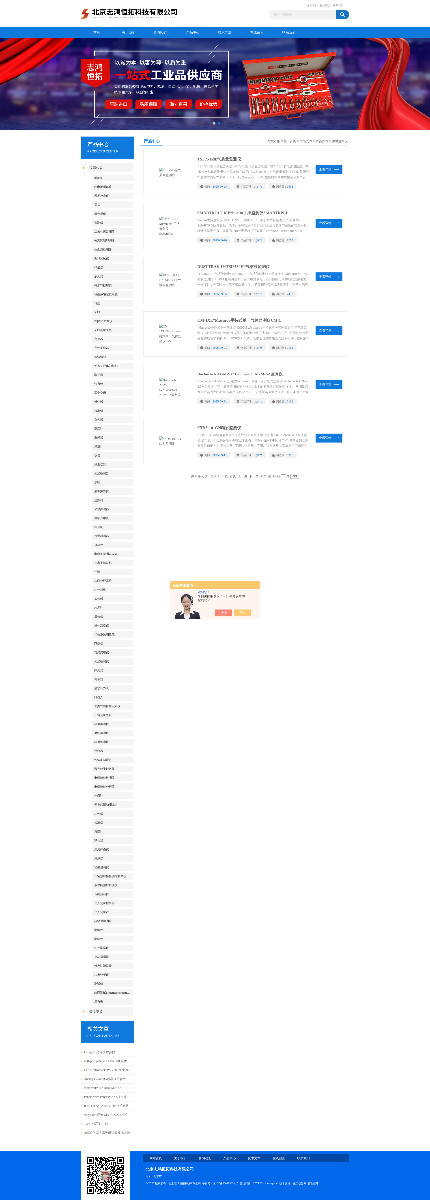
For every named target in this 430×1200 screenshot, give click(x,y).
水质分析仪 (101, 974)
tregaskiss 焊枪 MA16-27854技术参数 (108, 1115)
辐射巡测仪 (101, 867)
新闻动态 (161, 32)
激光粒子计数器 (104, 768)
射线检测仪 (101, 733)
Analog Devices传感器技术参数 (105, 1079)
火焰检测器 (101, 473)
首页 (96, 32)
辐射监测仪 (101, 742)
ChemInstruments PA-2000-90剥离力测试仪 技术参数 (108, 1070)
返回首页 (312, 5)
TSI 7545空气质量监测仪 (219, 159)
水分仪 (98, 813)
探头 (97, 204)
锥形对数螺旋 (103, 285)
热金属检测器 (103, 249)
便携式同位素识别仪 (107, 706)
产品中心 (193, 32)
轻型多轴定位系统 (106, 294)
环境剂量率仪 (103, 715)
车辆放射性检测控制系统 (110, 876)
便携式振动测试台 (106, 804)
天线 (97, 312)
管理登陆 (313, 1183)
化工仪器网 (299, 1183)
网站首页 (155, 1158)
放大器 (98, 276)
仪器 (97, 455)
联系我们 (338, 5)
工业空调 (100, 392)
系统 (97, 482)
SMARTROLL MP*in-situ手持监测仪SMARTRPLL (242, 213)
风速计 (98, 446)
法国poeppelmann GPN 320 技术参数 (108, 1061)
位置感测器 (101, 536)
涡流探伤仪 (101, 849)
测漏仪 (98, 930)
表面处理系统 (103, 580)
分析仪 (98, 545)
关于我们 (128, 32)
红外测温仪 (101, 948)
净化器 (98, 840)
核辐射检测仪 (103, 921)
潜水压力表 (101, 688)
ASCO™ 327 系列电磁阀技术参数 (107, 1132)
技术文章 (225, 32)
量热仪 (98, 616)
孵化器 (98, 401)
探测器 (98, 670)
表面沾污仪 (101, 894)
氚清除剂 (100, 357)
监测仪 (98, 222)
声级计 (98, 795)
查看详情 (325, 169)
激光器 (98, 437)
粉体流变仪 (101, 625)
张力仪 (98, 383)
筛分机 (98, 527)
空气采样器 (101, 348)
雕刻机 (98, 178)
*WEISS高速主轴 (96, 1123)
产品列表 (306, 141)
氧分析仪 (100, 213)
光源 (97, 571)
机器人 (98, 697)
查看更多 (96, 1012)
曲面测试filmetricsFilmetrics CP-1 (113, 992)
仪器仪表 (96, 168)
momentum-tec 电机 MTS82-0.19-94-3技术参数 (108, 1088)
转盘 (97, 303)
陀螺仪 (98, 643)
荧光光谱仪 (101, 652)
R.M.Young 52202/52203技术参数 (106, 1106)
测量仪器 (100, 464)
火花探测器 (101, 956)
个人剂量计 (101, 912)
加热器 (98, 598)
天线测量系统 (103, 330)
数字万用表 (101, 518)
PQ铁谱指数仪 (103, 321)
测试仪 (98, 983)
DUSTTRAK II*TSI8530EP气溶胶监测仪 (233, 266)
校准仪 (98, 410)
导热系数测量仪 (104, 634)
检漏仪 (98, 822)
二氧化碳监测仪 (104, 231)
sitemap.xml (271, 1183)
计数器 (98, 751)
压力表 (98, 1001)
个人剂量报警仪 (104, 903)
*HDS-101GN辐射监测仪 (219, 428)
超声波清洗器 (103, 965)
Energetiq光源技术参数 (99, 1052)
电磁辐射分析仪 (104, 786)
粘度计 (98, 607)
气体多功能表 (103, 759)
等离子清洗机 (103, 563)
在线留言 (325, 5)
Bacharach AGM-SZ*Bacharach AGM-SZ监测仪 (240, 374)
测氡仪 (98, 939)
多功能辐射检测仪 (106, 885)
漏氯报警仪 (101, 491)
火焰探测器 (101, 509)
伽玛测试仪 (101, 258)
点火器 (98, 419)
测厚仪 (98, 858)
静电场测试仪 (103, 186)
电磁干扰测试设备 (106, 554)
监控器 (98, 500)
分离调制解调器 (104, 240)
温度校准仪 (101, 195)
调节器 (98, 679)
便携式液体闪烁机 (106, 366)
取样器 (98, 374)
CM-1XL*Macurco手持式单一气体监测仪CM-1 (239, 320)
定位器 (98, 339)
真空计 (98, 831)
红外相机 (100, 589)
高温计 (98, 428)
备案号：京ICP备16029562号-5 (220, 1183)
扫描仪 (98, 267)
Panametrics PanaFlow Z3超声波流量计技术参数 (108, 1097)
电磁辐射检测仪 (104, 777)
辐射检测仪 (101, 724)
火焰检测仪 (101, 661)
